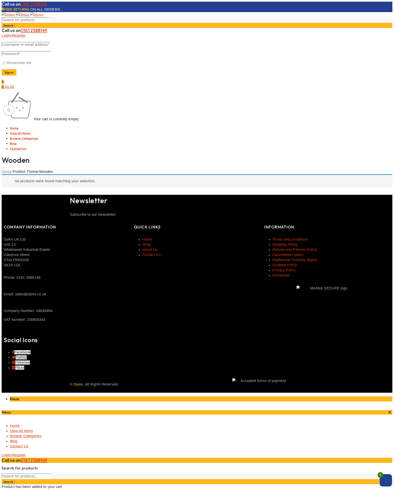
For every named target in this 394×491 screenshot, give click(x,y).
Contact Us (151, 255)
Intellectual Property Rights (294, 260)
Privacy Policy (284, 270)
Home (6, 172)
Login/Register (14, 35)
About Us (150, 250)
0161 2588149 (34, 4)
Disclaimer (281, 275)
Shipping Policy (285, 244)
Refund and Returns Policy (294, 250)
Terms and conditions (290, 239)
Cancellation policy (288, 255)
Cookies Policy (284, 265)
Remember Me (18, 63)
